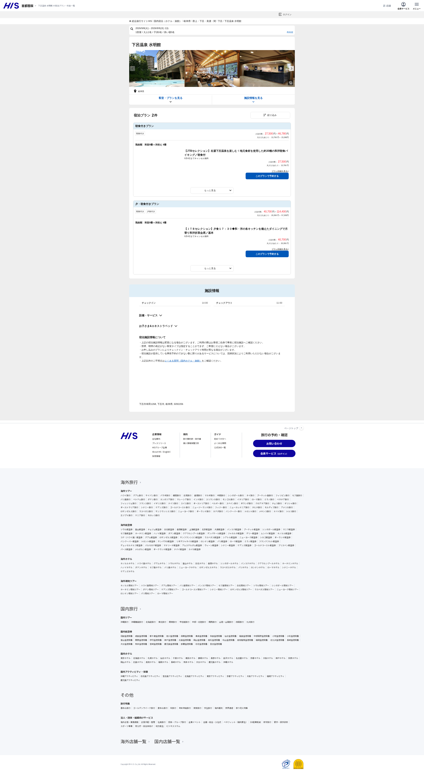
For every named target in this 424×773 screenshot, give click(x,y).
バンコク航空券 (234, 529)
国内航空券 (126, 631)
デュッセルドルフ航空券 (131, 545)
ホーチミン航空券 (143, 533)
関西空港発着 (141, 640)
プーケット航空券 (252, 529)
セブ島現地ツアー (226, 585)
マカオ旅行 (210, 495)
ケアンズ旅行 (161, 507)
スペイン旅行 (232, 503)
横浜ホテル (190, 658)
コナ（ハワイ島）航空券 (131, 537)
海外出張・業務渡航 (129, 722)
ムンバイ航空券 (268, 533)
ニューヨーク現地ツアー (287, 589)
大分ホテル (201, 662)
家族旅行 (197, 708)
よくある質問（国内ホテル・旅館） (183, 360)
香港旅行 (198, 495)
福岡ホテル (163, 662)
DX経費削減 (255, 722)
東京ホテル (126, 658)
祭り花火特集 (242, 708)
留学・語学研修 (281, 722)
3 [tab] (215, 85)
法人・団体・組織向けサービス (137, 717)
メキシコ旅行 (265, 511)
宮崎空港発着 (156, 644)
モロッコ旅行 (154, 515)
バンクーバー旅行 (234, 511)
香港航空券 (182, 529)
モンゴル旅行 (229, 499)
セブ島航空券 (126, 533)
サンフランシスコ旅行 (165, 511)
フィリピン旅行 (283, 495)
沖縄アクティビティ (129, 676)
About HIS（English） (162, 451)
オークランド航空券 (162, 549)
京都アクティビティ (235, 676)
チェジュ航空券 (154, 529)
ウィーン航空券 (211, 545)
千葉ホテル (178, 658)
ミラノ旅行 (269, 499)
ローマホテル (273, 567)
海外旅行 (129, 482)
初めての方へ (220, 438)
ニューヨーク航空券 (248, 537)
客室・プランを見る (171, 98)
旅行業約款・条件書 (192, 438)
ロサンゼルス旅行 (128, 511)
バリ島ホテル (170, 567)
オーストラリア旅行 (129, 507)
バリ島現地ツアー (187, 585)
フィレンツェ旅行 (128, 503)
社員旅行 (162, 722)
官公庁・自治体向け (144, 726)
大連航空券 (219, 529)
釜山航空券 (140, 529)
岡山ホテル (126, 662)
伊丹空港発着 (156, 640)
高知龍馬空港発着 (245, 640)
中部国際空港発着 (262, 636)
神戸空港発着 (170, 640)
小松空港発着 (293, 636)
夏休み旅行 (163, 708)
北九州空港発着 (277, 640)
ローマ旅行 (257, 499)
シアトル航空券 (230, 537)
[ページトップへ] (301, 428)
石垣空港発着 (201, 644)
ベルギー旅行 (218, 503)
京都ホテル (255, 658)
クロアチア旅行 (262, 503)
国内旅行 (129, 608)
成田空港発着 (141, 636)
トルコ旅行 (291, 511)
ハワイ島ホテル (144, 563)
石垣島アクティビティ (150, 676)
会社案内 (156, 438)
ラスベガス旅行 (146, 511)
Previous (132, 68)
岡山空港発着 (199, 640)
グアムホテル (159, 563)
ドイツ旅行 (173, 503)
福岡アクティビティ (275, 676)
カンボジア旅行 (167, 499)
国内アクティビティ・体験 (134, 671)
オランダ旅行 (247, 503)
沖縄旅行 (125, 622)
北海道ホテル (139, 658)
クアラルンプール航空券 (194, 533)
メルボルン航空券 (143, 549)
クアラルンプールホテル (269, 563)
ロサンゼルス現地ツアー (241, 589)
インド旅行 (198, 499)
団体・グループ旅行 (177, 722)
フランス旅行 (145, 503)
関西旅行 (213, 622)
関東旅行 (173, 622)
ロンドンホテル (258, 567)
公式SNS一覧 (220, 447)
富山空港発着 (126, 640)
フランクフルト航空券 (269, 541)
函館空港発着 (187, 636)
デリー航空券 (252, 533)
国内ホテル (126, 653)
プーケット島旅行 (265, 495)
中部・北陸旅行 (199, 622)
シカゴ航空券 (266, 537)
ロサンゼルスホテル (208, 567)
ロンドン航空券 (208, 541)
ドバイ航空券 (180, 549)
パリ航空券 (222, 541)
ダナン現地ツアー (151, 589)
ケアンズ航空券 (244, 545)
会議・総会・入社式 (212, 722)
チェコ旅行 (277, 503)
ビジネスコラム (173, 726)
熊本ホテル (188, 662)
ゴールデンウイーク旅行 (144, 708)
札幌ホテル (153, 658)
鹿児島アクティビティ (130, 680)
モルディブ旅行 (271, 507)
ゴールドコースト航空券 (265, 545)
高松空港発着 (214, 640)
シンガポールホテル (229, 563)
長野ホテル (216, 658)
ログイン (287, 14)
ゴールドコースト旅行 (180, 507)
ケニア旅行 (140, 515)
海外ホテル (126, 559)
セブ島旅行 (297, 495)
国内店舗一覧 (167, 741)
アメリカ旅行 (287, 507)
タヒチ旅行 (257, 507)
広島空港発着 (185, 640)
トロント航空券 (148, 541)
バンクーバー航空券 (130, 541)
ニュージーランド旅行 (202, 507)
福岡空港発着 (262, 640)
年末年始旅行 (185, 708)
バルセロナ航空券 (153, 545)
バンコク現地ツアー (207, 585)
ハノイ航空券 (160, 533)
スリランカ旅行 (213, 499)
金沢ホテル (228, 658)
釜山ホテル (188, 563)
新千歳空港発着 (157, 636)
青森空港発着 (201, 636)
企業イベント (195, 722)
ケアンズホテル (127, 571)
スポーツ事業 (126, 726)
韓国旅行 (177, 495)
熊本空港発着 (141, 644)
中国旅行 (221, 495)
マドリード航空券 (172, 545)
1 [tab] (209, 85)
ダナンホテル (141, 567)
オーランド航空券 (283, 537)
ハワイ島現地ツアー (150, 585)
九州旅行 (250, 622)
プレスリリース (159, 443)
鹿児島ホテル (215, 662)
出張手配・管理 (148, 722)
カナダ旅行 (218, 511)
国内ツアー (126, 617)
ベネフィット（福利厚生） (236, 722)
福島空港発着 (245, 636)
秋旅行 (173, 708)
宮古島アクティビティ (172, 676)
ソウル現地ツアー (261, 585)
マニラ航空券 (289, 529)
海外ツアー (126, 491)
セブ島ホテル (156, 567)
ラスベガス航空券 (212, 537)
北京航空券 (207, 529)
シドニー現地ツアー (219, 589)
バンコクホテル (248, 563)
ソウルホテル (174, 563)
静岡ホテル (203, 658)
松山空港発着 (229, 640)
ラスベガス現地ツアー (264, 589)
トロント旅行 (250, 511)
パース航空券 (126, 549)
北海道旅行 (151, 622)
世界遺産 (229, 708)
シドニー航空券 (228, 545)
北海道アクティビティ (194, 676)
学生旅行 (208, 708)
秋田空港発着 (216, 636)
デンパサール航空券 (216, 533)
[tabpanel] (157, 68)
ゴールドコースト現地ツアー (194, 589)
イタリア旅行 (243, 499)
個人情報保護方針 (191, 443)
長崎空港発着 (293, 640)
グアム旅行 (138, 495)
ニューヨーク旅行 (186, 511)
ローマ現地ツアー (165, 593)
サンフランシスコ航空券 (191, 537)
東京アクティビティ (215, 676)
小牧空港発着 (278, 636)
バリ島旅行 (126, 499)
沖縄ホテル (228, 662)
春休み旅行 (126, 708)
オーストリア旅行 (201, 503)
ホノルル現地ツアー (129, 585)
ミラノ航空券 (250, 541)
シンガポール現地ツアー (282, 585)
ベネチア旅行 (283, 499)
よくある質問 (220, 443)
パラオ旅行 (165, 495)
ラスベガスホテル (228, 567)
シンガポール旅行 (236, 495)
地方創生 (160, 726)
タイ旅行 (250, 495)
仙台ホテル (165, 658)
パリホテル (243, 567)
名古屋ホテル (242, 658)
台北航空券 (169, 529)
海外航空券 (126, 525)
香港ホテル (213, 563)
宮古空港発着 (216, 644)
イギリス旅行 (160, 503)
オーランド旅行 (204, 511)
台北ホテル (200, 563)
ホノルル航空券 (284, 533)
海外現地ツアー (129, 581)
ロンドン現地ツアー (129, 593)
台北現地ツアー (244, 585)
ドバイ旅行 (279, 511)
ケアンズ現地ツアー (170, 589)
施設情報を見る (253, 98)
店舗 (388, 5)
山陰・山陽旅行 (226, 622)
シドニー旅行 (147, 507)
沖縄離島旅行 (137, 622)
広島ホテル (138, 662)
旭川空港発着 (172, 636)
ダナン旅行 (153, 499)
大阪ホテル (268, 658)
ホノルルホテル (127, 563)
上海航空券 (194, 529)
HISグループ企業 (159, 447)
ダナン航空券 (174, 533)
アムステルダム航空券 (192, 545)
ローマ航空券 (236, 541)
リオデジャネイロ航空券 (187, 541)
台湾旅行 (187, 495)
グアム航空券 (151, 537)
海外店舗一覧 (133, 741)
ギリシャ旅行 (290, 503)
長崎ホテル (176, 662)
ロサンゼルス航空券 (168, 537)
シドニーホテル (289, 567)
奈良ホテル (293, 658)
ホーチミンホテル (290, 563)
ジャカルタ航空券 (236, 533)
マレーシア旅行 (184, 499)
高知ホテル (151, 662)
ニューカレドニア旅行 (239, 507)
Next (291, 68)
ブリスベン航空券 (286, 545)
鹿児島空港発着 (171, 644)
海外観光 (219, 708)
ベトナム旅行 (139, 499)
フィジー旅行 (221, 507)
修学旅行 (267, 722)
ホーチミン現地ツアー (130, 589)
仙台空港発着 (231, 636)
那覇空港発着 (187, 644)
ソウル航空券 (126, 529)
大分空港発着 (126, 644)
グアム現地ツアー (169, 585)
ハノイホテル (126, 567)
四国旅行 (240, 622)
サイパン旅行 (152, 495)
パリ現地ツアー (148, 593)
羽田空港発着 (126, 636)
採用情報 (156, 456)
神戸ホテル (281, 658)
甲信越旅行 (184, 622)
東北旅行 (162, 622)
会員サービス (403, 8)
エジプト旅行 (126, 515)
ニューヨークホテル (188, 567)
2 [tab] (212, 85)
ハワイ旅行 (126, 495)
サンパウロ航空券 (166, 541)
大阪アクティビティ (255, 676)
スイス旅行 (186, 503)
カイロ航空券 (195, 549)
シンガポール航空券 (271, 529)
